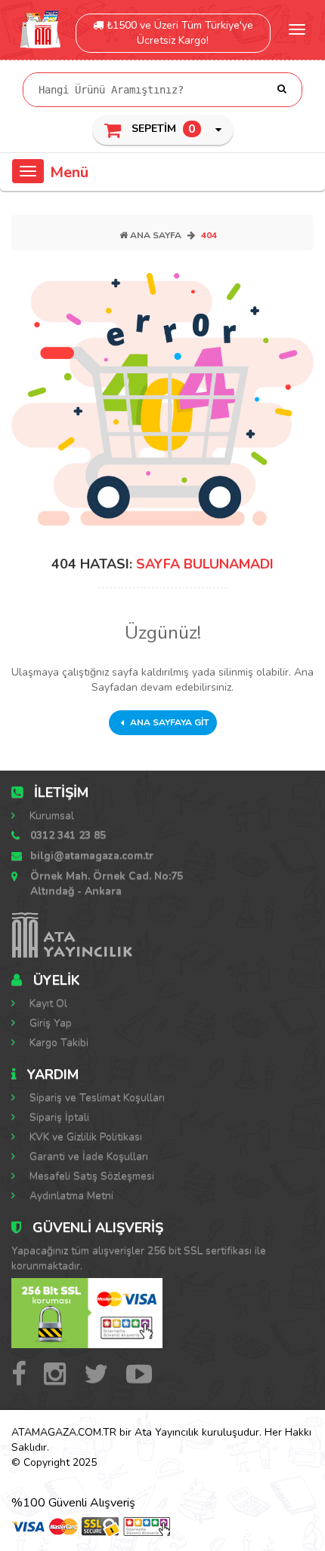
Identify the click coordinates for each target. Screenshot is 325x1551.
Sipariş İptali (57, 1117)
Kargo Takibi (57, 1042)
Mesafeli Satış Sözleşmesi (90, 1176)
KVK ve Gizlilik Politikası (84, 1137)
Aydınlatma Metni (69, 1195)
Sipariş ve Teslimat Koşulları (95, 1097)
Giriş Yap (49, 1023)
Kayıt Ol (46, 1003)
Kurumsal (50, 815)
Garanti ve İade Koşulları (87, 1156)
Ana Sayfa (154, 235)
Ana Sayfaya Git (168, 722)
